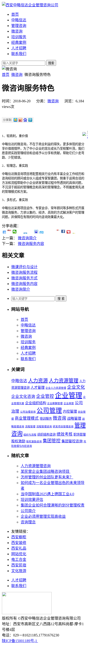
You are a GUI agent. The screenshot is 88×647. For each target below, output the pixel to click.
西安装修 (18, 543)
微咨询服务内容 (31, 244)
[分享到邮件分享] (69, 231)
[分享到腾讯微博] (31, 231)
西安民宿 (18, 565)
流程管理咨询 (44, 426)
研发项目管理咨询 (63, 426)
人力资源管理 (63, 380)
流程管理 (30, 426)
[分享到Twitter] (58, 231)
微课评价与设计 (24, 267)
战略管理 (74, 418)
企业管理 (68, 395)
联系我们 (18, 54)
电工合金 (18, 560)
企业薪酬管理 (55, 403)
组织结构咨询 (46, 434)
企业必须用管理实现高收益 (43, 516)
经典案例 (18, 42)
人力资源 (38, 380)
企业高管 (69, 403)
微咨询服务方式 (24, 278)
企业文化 (76, 387)
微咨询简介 (27, 238)
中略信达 (18, 20)
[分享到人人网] (25, 231)
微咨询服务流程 (24, 272)
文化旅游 (18, 571)
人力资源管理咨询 (36, 466)
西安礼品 (18, 548)
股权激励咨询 (34, 441)
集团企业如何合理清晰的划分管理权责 (52, 505)
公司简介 (28, 511)
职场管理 (79, 434)
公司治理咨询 (28, 411)
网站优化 (18, 554)
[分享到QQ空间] (20, 231)
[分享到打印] (74, 231)
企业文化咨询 (23, 396)
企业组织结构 (35, 403)
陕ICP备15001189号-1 (20, 641)
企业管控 (45, 396)
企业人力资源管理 (56, 388)
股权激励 (18, 441)
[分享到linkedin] (63, 231)
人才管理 (38, 387)
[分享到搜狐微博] (47, 231)
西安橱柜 (18, 537)
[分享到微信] (15, 231)
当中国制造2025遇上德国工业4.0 (47, 494)
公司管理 (49, 410)
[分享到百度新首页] (36, 231)
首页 (15, 14)
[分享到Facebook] (52, 231)
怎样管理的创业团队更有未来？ (47, 477)
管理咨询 (18, 26)
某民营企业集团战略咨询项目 (45, 471)
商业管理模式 (27, 418)
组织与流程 (29, 434)
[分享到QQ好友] (42, 231)
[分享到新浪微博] (9, 231)
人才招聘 (18, 48)
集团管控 (52, 440)
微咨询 (17, 31)
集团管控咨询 (72, 441)
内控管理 (70, 411)
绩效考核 (65, 434)
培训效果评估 (32, 500)
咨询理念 (28, 522)
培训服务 (18, 37)
